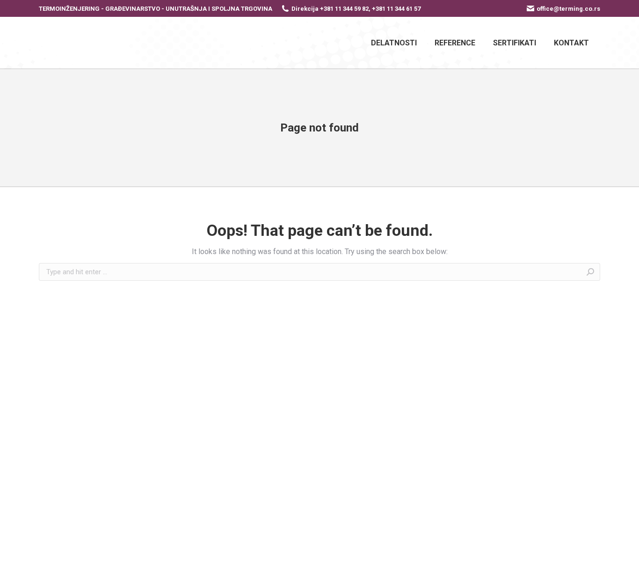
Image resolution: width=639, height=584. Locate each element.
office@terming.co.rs (568, 8)
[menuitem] (393, 42)
